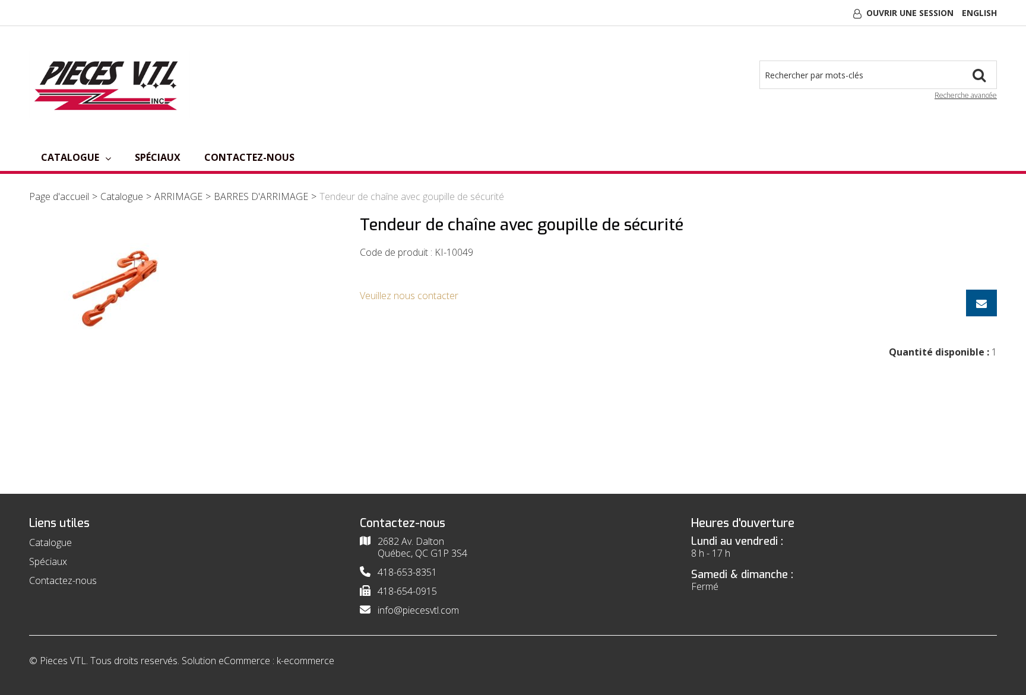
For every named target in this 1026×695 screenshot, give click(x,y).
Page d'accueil (59, 196)
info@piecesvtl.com (418, 610)
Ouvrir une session (910, 12)
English (979, 12)
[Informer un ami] (981, 303)
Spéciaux (157, 157)
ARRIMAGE (178, 196)
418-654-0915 (407, 591)
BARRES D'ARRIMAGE (261, 196)
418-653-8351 (407, 572)
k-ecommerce (305, 660)
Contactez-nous (249, 157)
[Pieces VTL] (109, 84)
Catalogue (70, 157)
